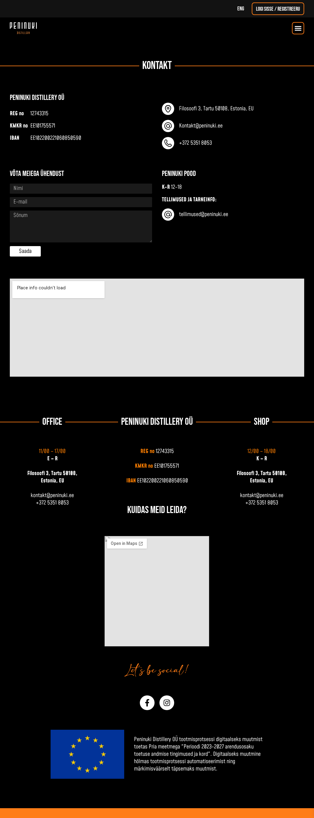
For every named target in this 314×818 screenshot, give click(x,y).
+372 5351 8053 (52, 503)
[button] (298, 28)
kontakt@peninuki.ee (52, 495)
